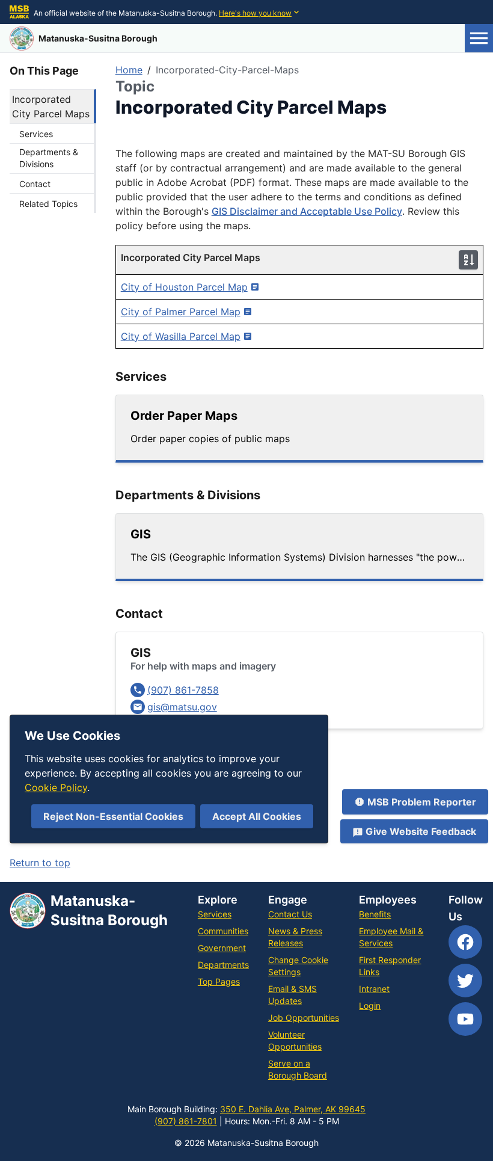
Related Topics (48, 204)
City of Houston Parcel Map (184, 287)
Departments (223, 964)
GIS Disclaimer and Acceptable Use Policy (307, 211)
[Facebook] (465, 942)
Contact (35, 184)
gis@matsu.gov (182, 707)
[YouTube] (465, 1019)
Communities (223, 931)
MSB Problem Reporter (421, 802)
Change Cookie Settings (298, 966)
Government (222, 948)
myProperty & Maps (160, 772)
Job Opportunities (303, 1017)
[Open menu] (479, 38)
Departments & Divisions (48, 158)
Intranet (374, 989)
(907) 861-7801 (186, 1121)
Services (36, 134)
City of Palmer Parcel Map (180, 312)
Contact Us (290, 914)
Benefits (375, 914)
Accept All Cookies (256, 816)
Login (370, 1005)
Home (128, 70)
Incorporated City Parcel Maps (51, 106)
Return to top (40, 863)
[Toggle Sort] (468, 259)
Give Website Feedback (421, 831)
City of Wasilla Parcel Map (180, 336)
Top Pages (219, 981)
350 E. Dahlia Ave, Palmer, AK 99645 (293, 1109)
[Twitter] (465, 980)
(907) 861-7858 (183, 690)
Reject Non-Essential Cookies (113, 816)
